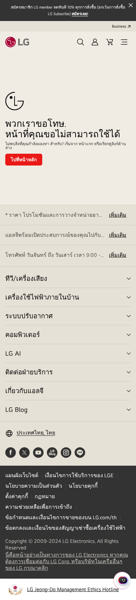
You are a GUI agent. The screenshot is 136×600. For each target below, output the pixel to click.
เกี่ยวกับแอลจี (24, 390)
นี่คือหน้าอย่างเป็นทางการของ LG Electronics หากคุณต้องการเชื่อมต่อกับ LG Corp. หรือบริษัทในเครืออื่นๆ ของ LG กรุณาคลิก (66, 561)
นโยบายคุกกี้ (83, 486)
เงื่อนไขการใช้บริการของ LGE (79, 475)
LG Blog (16, 409)
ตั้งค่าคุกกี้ (16, 496)
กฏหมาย (45, 496)
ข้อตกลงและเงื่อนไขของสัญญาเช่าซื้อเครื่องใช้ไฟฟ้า (65, 528)
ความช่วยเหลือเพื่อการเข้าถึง (38, 507)
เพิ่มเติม (117, 215)
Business (119, 26)
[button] (80, 42)
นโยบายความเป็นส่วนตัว (33, 486)
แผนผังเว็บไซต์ (21, 475)
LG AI (13, 353)
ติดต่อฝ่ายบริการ (29, 372)
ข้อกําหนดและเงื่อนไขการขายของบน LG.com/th (61, 517)
